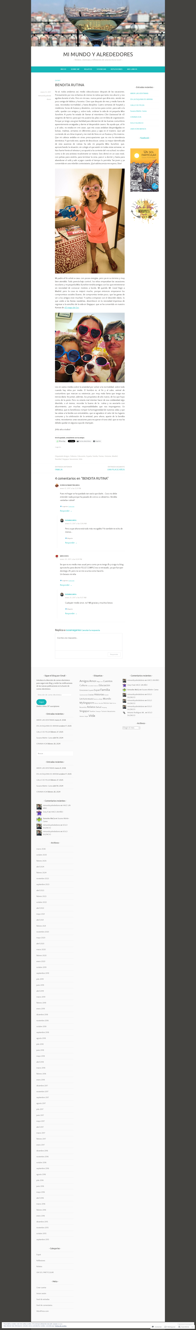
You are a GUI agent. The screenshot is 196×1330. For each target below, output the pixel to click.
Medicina (96, 699)
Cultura (83, 685)
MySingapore (87, 702)
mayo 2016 (40, 1192)
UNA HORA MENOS (138, 129)
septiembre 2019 (42, 973)
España (89, 456)
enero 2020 (40, 961)
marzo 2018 (40, 1068)
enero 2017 (40, 1145)
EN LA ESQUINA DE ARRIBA (141, 99)
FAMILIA (63, 468)
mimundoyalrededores (51, 805)
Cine (101, 681)
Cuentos (107, 681)
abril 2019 (40, 991)
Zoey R (45, 812)
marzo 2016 (40, 1204)
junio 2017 (40, 1115)
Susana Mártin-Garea (138, 111)
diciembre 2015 (42, 1222)
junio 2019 (40, 985)
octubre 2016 (41, 1163)
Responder (65, 511)
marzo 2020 (41, 949)
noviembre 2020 (42, 932)
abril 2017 (40, 1127)
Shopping (104, 707)
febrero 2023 (41, 896)
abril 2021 (40, 920)
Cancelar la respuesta (90, 630)
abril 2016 (40, 1198)
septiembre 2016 (42, 1168)
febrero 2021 (41, 926)
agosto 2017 (41, 1103)
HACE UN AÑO (57, 812)
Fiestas (101, 456)
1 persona (71, 506)
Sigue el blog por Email (55, 675)
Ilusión (106, 695)
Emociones (84, 690)
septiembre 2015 (42, 1240)
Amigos (66, 456)
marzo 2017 (40, 1133)
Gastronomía (83, 695)
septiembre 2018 (42, 1032)
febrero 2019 (41, 1003)
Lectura (83, 698)
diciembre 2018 (42, 1015)
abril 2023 (40, 890)
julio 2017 (39, 1109)
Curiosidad (90, 685)
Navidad (58, 459)
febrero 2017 (41, 1139)
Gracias (91, 695)
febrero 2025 (41, 861)
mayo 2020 (40, 938)
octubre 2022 (41, 902)
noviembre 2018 (42, 1021)
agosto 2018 (41, 1038)
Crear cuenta (41, 1288)
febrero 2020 (41, 956)
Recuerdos (83, 707)
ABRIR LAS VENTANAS (139, 93)
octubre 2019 (41, 967)
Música (96, 703)
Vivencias (101, 69)
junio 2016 (40, 1186)
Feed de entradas (42, 1299)
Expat (58, 81)
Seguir (41, 702)
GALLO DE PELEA (137, 105)
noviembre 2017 (42, 1092)
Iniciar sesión (41, 1293)
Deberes (73, 456)
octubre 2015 (41, 1233)
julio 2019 (40, 979)
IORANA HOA (135, 117)
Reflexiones (116, 69)
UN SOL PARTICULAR (45, 1272)
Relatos (88, 69)
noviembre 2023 (42, 879)
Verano (82, 716)
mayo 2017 (40, 1121)
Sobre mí (75, 69)
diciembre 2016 (42, 1151)
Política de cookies (61, 1326)
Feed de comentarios (44, 1305)
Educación (81, 456)
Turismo (104, 711)
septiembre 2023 (42, 884)
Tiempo (98, 711)
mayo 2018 (40, 1056)
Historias (108, 456)
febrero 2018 (41, 1074)
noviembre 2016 (42, 1157)
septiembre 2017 (42, 1097)
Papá (110, 703)
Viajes (86, 716)
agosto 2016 (41, 1174)
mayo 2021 (40, 914)
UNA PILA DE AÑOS (116, 468)
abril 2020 (40, 944)
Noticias (106, 703)
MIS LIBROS (132, 69)
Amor (92, 681)
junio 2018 (40, 1050)
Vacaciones (74, 459)
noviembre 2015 (42, 1228)
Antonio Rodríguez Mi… (136, 713)
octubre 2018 (41, 1026)
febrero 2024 (41, 873)
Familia (95, 456)
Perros (114, 703)
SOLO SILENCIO (136, 123)
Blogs (98, 681)
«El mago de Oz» (71, 308)
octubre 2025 (41, 855)
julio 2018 (40, 1044)
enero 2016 (40, 1216)
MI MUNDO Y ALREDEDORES (98, 54)
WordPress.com (42, 1311)
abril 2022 (40, 908)
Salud (98, 707)
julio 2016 (40, 1180)
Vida (80, 459)
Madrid (115, 456)
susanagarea (70, 520)
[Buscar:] (54, 753)
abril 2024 (40, 867)
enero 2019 (40, 1009)
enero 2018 (40, 1080)
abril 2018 (40, 1062)
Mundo (107, 698)
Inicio (63, 69)
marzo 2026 (41, 849)
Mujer (101, 699)
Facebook (144, 138)
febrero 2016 (41, 1210)
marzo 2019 (40, 997)
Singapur (65, 459)
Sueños (92, 711)
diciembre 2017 (42, 1086)
